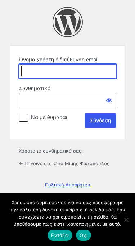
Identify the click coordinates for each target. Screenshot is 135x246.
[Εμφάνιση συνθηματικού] (109, 100)
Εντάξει (60, 235)
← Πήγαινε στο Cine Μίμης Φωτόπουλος (64, 163)
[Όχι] (126, 219)
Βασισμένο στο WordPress (68, 22)
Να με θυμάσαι (49, 117)
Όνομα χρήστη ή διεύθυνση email (58, 59)
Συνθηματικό (34, 88)
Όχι (83, 235)
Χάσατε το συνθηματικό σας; (51, 151)
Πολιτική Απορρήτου (67, 185)
